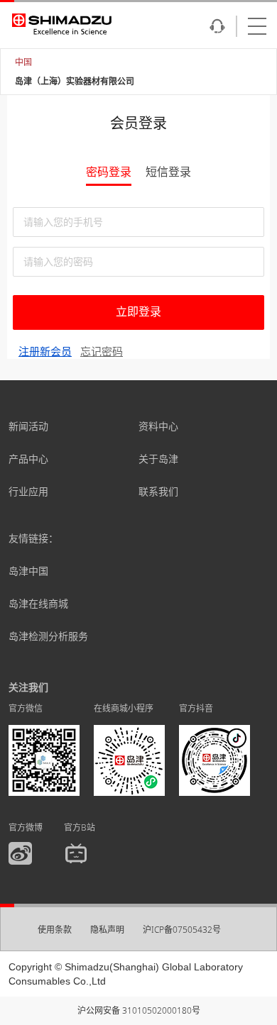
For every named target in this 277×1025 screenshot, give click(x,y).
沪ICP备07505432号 (182, 930)
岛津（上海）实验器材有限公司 (74, 81)
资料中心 (158, 426)
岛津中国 (28, 570)
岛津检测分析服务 (48, 636)
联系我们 (158, 491)
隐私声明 (107, 930)
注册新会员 (45, 351)
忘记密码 (101, 351)
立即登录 (138, 312)
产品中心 (28, 458)
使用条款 (55, 930)
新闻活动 (28, 426)
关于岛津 (158, 458)
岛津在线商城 (38, 603)
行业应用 (28, 491)
